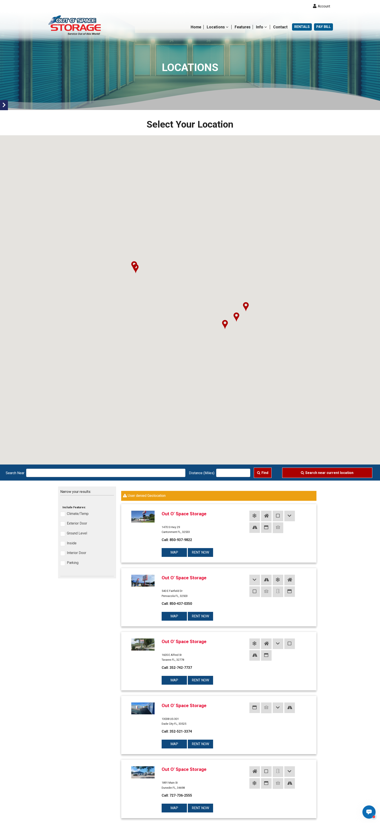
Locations (216, 27)
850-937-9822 (181, 540)
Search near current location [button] (329, 473)
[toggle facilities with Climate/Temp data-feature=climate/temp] (254, 516)
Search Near (15, 473)
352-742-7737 (181, 668)
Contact (280, 27)
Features (242, 27)
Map (174, 552)
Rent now (200, 552)
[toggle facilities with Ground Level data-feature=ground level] (289, 516)
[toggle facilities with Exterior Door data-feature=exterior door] (266, 527)
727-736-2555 (181, 795)
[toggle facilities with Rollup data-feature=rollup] (278, 527)
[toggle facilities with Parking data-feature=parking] (254, 527)
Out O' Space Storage (184, 513)
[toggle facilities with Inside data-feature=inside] (266, 516)
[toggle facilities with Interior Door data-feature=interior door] (278, 516)
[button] (136, 268)
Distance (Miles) (201, 473)
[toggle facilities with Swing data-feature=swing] (278, 591)
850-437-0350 (181, 604)
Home (196, 27)
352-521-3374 (181, 731)
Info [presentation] (259, 27)
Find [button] (264, 473)
